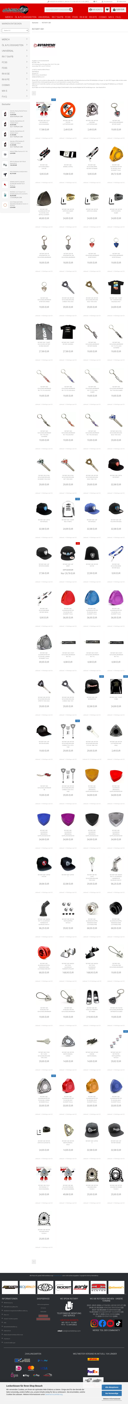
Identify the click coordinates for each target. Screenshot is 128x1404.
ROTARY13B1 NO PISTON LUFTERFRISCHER (68, 122)
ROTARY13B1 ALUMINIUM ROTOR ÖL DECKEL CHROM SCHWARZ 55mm (44, 1099)
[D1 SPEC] (117, 1287)
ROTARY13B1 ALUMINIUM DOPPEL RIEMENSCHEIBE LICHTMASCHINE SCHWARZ (116, 921)
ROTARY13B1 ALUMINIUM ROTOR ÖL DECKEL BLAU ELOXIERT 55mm (116, 1099)
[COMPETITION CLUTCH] (82, 1287)
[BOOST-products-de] (46, 1287)
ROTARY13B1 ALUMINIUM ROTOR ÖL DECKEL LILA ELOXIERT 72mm (116, 611)
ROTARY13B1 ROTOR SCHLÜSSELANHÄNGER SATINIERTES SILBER (116, 1009)
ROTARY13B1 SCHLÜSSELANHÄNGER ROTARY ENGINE (92, 344)
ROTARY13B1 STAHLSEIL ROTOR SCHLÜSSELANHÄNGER (68, 1009)
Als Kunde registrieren (43, 1304)
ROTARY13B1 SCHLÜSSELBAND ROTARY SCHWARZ (92, 166)
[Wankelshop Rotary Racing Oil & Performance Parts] (21, 9)
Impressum (7, 1338)
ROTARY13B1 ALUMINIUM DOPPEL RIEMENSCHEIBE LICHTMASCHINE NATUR (92, 921)
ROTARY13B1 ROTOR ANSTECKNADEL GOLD (68, 1142)
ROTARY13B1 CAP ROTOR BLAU (92, 520)
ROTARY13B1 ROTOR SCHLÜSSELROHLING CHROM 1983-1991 (68, 699)
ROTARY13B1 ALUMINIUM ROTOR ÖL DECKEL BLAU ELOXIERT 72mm (92, 611)
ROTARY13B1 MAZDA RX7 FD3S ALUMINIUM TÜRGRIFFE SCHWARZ (92, 966)
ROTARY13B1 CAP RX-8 (92, 1141)
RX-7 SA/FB (57, 17)
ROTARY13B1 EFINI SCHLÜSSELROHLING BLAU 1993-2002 (116, 432)
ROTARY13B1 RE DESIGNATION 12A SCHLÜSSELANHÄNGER (44, 255)
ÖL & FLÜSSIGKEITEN (25, 17)
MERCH (9, 17)
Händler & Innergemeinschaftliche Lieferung (16, 1310)
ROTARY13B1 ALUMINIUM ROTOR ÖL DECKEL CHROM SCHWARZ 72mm (44, 655)
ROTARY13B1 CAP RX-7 (68, 875)
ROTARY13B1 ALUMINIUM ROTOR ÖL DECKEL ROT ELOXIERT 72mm (68, 611)
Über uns (6, 1314)
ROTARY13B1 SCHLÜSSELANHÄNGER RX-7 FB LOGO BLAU (92, 432)
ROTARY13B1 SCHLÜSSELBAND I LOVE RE (44, 166)
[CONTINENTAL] (99, 1287)
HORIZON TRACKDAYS (112, 1308)
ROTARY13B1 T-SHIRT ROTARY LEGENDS (68, 343)
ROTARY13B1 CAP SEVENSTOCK (92, 698)
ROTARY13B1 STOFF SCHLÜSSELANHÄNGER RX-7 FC (92, 654)
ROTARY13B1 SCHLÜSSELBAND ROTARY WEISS (44, 610)
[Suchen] (70, 9)
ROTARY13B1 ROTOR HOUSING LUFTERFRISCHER (92, 122)
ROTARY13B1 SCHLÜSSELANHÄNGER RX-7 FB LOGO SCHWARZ (44, 433)
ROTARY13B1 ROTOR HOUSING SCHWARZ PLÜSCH (116, 1187)
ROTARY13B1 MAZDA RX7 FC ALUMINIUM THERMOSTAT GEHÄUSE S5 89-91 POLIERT (116, 877)
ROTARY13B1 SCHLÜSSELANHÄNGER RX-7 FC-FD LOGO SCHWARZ (116, 345)
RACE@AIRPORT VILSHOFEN (109, 1312)
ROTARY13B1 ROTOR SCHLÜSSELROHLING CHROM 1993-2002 (68, 299)
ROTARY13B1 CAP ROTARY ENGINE (116, 1141)
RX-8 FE (93, 17)
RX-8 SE (83, 17)
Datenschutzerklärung (53, 1394)
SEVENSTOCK (107, 1316)
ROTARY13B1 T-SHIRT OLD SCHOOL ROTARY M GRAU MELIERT (44, 344)
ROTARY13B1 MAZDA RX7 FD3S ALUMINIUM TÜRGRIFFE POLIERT (68, 966)
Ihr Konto (43, 1308)
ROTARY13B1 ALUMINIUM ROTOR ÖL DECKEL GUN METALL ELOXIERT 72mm (44, 212)
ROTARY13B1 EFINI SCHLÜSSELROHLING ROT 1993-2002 (68, 477)
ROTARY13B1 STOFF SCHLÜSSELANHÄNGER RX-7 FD (116, 654)
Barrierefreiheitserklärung (10, 1326)
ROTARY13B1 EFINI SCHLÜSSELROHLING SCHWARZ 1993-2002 (44, 477)
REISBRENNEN (112, 1310)
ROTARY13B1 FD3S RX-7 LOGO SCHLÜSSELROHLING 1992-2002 (44, 1055)
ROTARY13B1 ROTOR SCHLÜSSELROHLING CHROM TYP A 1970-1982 (68, 744)
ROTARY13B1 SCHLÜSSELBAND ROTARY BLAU (116, 566)
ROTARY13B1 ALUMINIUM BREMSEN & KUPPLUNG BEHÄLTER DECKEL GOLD (92, 788)
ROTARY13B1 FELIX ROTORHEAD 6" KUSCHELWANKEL (44, 122)
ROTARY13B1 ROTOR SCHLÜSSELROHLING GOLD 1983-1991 (92, 477)
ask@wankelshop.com (71, 1331)
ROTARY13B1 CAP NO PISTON (44, 875)
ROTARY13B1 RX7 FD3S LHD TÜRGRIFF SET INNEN (92, 1009)
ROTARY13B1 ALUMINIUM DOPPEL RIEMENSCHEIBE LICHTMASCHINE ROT (44, 966)
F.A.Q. (118, 17)
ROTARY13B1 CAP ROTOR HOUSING (44, 742)
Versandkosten (58, 1275)
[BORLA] (64, 1287)
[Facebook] (102, 1323)
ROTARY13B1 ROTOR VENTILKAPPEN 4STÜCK (68, 920)
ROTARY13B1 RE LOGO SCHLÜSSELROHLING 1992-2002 (92, 877)
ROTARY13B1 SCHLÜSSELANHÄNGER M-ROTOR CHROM (44, 299)
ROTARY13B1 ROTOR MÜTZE (92, 565)
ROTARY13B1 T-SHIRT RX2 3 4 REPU (68, 520)
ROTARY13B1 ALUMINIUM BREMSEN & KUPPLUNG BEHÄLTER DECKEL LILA (68, 833)
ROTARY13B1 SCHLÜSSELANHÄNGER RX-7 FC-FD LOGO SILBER (92, 389)
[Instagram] (95, 1323)
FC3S (67, 17)
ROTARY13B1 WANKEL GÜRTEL (68, 165)
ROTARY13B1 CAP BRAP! (68, 565)
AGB (5, 1322)
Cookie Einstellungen (9, 1342)
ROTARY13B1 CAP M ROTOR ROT (116, 476)
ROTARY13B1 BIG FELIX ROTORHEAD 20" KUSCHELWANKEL (68, 1187)
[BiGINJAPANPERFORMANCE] (28, 1287)
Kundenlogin (107, 1)
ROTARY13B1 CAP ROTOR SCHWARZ (44, 565)
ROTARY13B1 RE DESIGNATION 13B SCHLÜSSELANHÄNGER (68, 255)
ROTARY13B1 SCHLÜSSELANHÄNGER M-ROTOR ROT (92, 255)
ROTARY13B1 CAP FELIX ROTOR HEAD (116, 520)
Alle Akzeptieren (111, 1387)
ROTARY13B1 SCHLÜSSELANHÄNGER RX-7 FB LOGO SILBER (116, 388)
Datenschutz (7, 1330)
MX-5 (111, 17)
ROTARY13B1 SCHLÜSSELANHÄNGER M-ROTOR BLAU (116, 255)
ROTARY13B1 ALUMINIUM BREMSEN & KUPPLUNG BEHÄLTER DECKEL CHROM (116, 833)
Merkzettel (43, 1311)
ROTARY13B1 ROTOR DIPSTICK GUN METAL (44, 1141)
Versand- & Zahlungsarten (11, 1318)
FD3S (75, 17)
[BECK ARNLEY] (11, 1287)
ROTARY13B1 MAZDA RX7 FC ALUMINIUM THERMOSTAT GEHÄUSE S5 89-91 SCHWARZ (44, 921)
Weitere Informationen (111, 1399)
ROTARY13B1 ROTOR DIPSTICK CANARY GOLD (68, 211)
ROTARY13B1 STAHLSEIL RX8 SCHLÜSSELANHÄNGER (116, 965)
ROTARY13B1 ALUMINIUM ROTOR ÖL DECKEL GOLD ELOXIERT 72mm (116, 167)
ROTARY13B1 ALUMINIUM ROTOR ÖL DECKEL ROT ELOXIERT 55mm (68, 1099)
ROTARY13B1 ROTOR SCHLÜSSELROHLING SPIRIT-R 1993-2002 (44, 699)
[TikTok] (118, 1323)
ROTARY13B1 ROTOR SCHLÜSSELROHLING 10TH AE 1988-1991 (92, 743)
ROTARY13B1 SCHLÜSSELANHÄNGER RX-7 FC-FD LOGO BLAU (68, 388)
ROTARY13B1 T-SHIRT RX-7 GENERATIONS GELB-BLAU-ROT (116, 299)
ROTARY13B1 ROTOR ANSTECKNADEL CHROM (68, 1054)
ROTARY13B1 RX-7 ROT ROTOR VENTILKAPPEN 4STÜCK (116, 1055)
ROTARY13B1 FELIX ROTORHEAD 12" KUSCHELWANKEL (44, 1187)
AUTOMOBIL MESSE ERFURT (112, 1305)
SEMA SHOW (110, 1314)
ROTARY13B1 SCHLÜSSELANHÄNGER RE (44, 787)
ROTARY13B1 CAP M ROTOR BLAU (44, 520)
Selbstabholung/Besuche (11, 1306)
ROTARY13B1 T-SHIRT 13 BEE (116, 698)
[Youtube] (110, 1323)
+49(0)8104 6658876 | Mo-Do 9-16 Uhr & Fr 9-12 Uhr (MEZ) (69, 1)
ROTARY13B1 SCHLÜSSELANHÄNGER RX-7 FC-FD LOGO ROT (44, 388)
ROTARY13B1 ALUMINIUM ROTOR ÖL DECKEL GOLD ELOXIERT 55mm (92, 1099)
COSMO (103, 17)
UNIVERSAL (44, 17)
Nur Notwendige (111, 1393)
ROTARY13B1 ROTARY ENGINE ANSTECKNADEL (92, 1054)
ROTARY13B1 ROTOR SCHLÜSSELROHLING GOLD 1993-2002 (92, 299)
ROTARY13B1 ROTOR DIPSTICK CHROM (92, 210)
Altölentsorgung (8, 1302)
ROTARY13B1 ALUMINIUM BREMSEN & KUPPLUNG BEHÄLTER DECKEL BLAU (44, 833)
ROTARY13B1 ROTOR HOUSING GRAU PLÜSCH (92, 1187)
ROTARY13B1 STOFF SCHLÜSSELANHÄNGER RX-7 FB (68, 654)
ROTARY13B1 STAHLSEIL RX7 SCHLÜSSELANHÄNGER (44, 1009)
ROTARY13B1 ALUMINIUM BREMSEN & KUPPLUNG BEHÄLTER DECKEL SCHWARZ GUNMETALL (92, 833)
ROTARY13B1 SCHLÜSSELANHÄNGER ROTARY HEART (116, 122)
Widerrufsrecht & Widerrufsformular (13, 1334)
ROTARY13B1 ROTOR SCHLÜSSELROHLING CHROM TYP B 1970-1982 (68, 788)
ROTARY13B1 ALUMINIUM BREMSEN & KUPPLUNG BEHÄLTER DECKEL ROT (116, 788)
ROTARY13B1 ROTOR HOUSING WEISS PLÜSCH (44, 1231)
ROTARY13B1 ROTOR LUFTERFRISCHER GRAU (116, 743)
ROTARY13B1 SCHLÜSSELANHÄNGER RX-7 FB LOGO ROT (68, 432)
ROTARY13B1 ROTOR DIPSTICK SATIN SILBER (116, 211)
